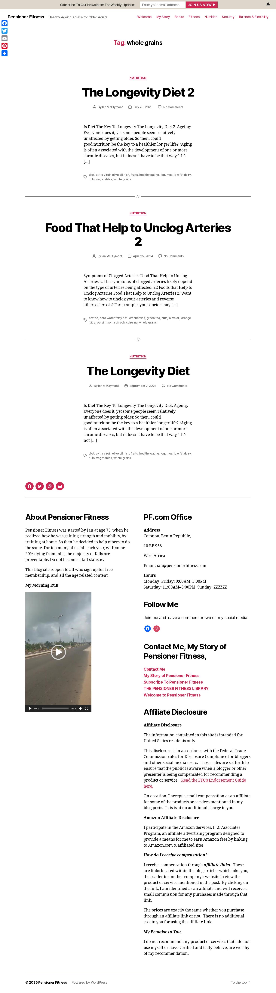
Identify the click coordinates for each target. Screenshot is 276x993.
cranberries (137, 318)
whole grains (122, 179)
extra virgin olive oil (109, 175)
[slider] (55, 708)
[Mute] (80, 708)
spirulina (132, 322)
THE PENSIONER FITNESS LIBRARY (176, 688)
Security (228, 17)
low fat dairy (182, 175)
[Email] (4, 38)
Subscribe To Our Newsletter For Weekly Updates (98, 5)
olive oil (174, 318)
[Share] (4, 53)
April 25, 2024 (143, 256)
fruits (134, 175)
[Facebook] (4, 23)
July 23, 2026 (143, 107)
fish (126, 175)
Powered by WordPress (89, 982)
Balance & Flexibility (253, 17)
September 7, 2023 (143, 386)
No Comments (173, 107)
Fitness (194, 17)
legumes (166, 175)
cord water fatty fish (113, 318)
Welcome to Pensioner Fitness (172, 695)
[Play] (30, 708)
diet (91, 175)
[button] (58, 652)
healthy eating (149, 175)
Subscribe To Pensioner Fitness (173, 682)
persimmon (104, 322)
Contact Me (154, 669)
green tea (153, 318)
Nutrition (210, 17)
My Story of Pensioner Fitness (172, 675)
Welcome (144, 17)
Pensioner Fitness (26, 17)
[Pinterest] (4, 45)
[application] (58, 652)
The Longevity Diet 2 (138, 92)
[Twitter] (4, 30)
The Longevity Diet (137, 371)
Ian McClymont (112, 107)
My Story (163, 17)
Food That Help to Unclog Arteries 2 (138, 234)
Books (179, 17)
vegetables (104, 179)
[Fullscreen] (86, 708)
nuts (92, 179)
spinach (119, 322)
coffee (93, 318)
